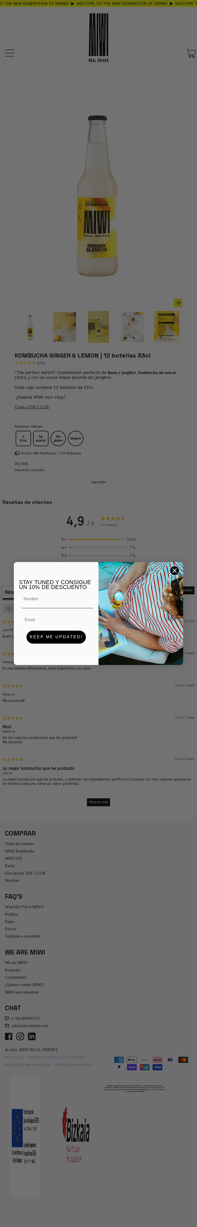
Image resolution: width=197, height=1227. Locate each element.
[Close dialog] (174, 570)
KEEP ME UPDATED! (56, 637)
